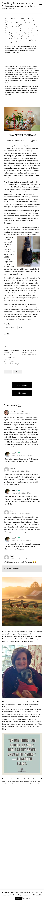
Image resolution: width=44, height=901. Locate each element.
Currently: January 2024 (11, 350)
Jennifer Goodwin (17, 411)
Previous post (22, 385)
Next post (22, 393)
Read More (26, 898)
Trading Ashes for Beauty (17, 3)
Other (8, 372)
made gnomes (19, 278)
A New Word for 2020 (29, 350)
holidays (17, 372)
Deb (12, 511)
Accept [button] (18, 898)
